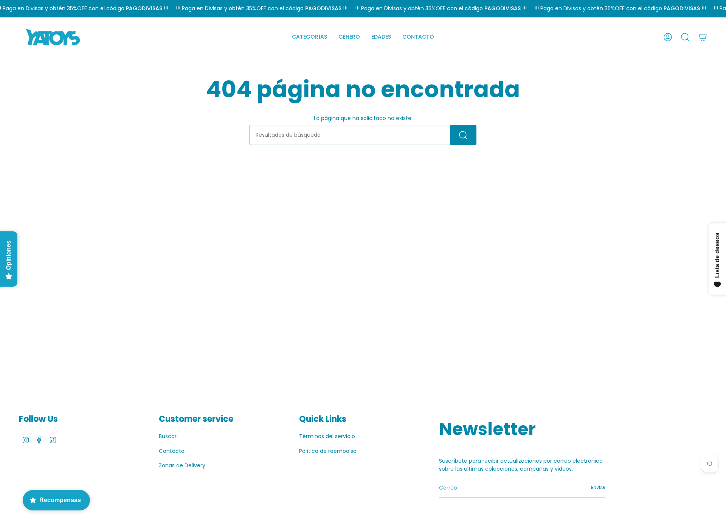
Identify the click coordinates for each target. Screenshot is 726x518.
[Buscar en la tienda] (463, 135)
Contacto (172, 451)
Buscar (168, 436)
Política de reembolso (328, 451)
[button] (309, 37)
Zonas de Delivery (182, 465)
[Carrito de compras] (702, 37)
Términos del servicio (327, 436)
